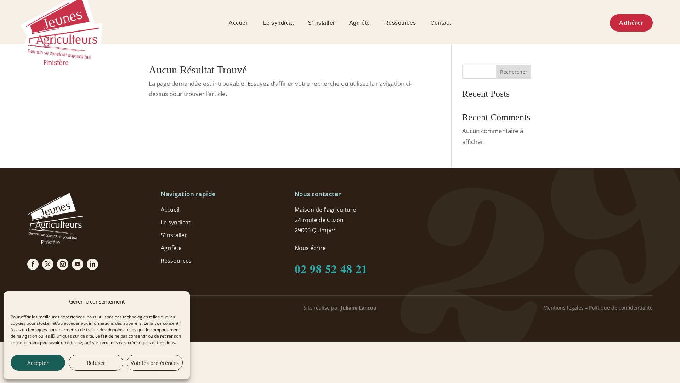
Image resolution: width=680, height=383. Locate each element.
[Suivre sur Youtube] (77, 264)
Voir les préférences (155, 362)
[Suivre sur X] (47, 264)
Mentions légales (563, 307)
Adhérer (631, 23)
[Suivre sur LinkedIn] (92, 264)
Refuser (96, 362)
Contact (440, 23)
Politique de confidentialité (621, 307)
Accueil (239, 23)
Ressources (400, 23)
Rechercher (513, 71)
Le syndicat (278, 23)
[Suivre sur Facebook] (33, 264)
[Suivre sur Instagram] (62, 264)
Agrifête (359, 23)
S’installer (321, 23)
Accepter (38, 362)
